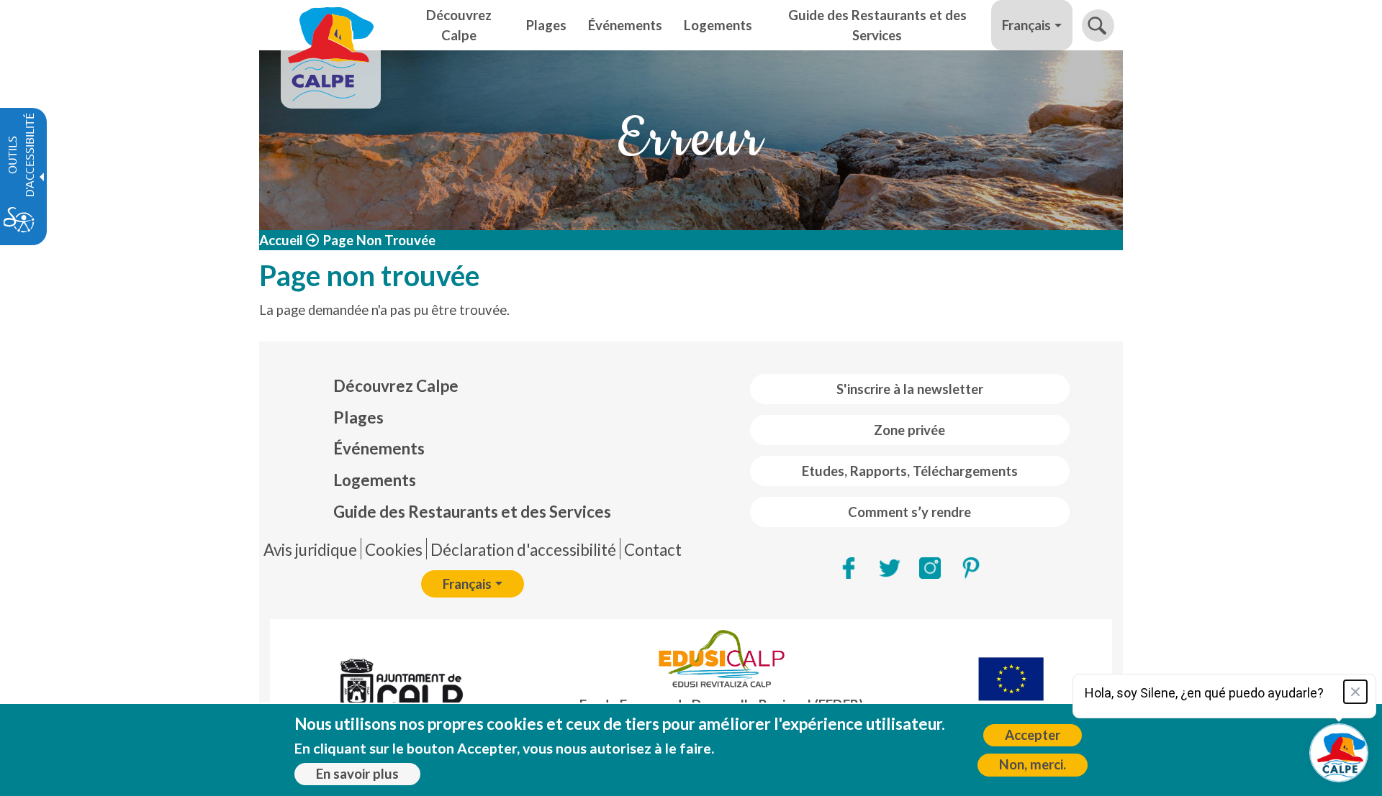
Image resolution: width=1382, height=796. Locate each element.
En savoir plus (357, 774)
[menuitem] (472, 386)
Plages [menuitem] (546, 25)
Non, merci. (1032, 764)
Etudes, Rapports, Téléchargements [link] (910, 471)
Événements (379, 448)
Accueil (281, 240)
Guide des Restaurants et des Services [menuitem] (877, 25)
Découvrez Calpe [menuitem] (459, 25)
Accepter (1032, 735)
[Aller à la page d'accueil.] (330, 25)
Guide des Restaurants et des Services (472, 511)
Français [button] (1026, 25)
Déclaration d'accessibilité (523, 549)
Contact (653, 549)
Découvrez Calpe (396, 385)
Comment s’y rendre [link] (909, 512)
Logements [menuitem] (718, 25)
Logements (374, 480)
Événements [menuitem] (625, 25)
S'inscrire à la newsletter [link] (909, 389)
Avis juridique (310, 549)
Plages (358, 417)
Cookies (394, 549)
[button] (1098, 25)
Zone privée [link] (909, 430)
